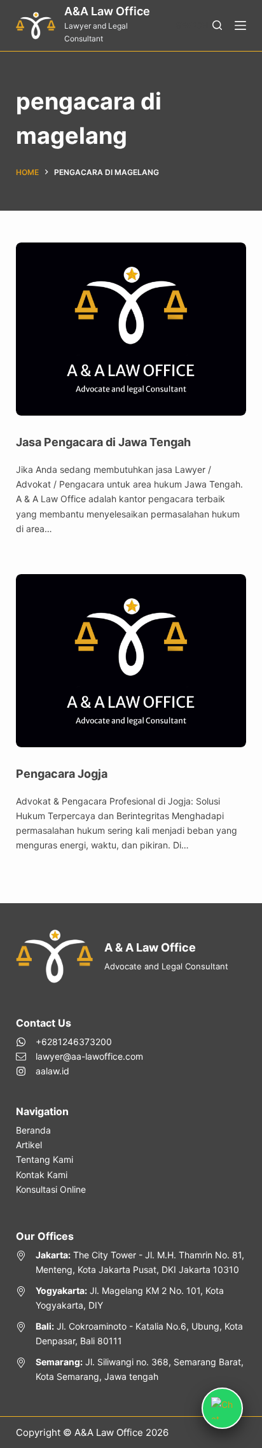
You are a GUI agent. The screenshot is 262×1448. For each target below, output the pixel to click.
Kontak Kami (41, 1174)
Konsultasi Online (51, 1189)
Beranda (33, 1130)
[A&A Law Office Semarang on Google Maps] (131, 1369)
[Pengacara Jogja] (131, 660)
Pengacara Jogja (61, 773)
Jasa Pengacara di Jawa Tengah (103, 442)
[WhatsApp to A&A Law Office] (79, 1041)
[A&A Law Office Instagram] (79, 1071)
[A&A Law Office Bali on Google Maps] (131, 1333)
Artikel (29, 1144)
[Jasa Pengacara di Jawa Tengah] (131, 329)
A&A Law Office (107, 11)
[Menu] (240, 25)
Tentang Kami (44, 1159)
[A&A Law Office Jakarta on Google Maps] (131, 1262)
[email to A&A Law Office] (79, 1056)
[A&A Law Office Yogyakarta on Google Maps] (131, 1297)
